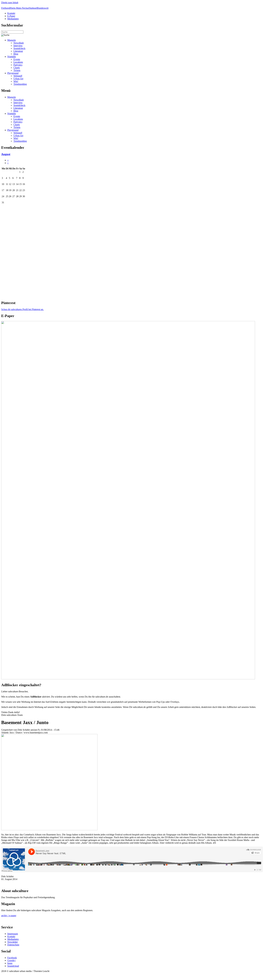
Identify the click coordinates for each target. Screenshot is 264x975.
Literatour (18, 51)
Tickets (16, 70)
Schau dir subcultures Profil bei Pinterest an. (22, 309)
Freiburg (5, 8)
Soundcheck (19, 48)
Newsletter (12, 942)
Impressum (12, 933)
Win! (15, 81)
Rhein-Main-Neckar (19, 8)
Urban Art (18, 78)
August (5, 154)
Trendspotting (20, 84)
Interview (18, 45)
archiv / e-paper (8, 915)
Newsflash (18, 43)
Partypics (17, 65)
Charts (16, 67)
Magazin (11, 40)
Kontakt (11, 13)
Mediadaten (13, 18)
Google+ (11, 960)
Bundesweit (42, 8)
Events (16, 59)
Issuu (9, 963)
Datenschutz (13, 944)
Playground (12, 73)
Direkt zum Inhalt (9, 2)
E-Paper (11, 16)
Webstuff (17, 76)
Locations (18, 62)
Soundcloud (13, 966)
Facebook (12, 957)
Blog (15, 54)
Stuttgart (33, 8)
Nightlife (11, 56)
